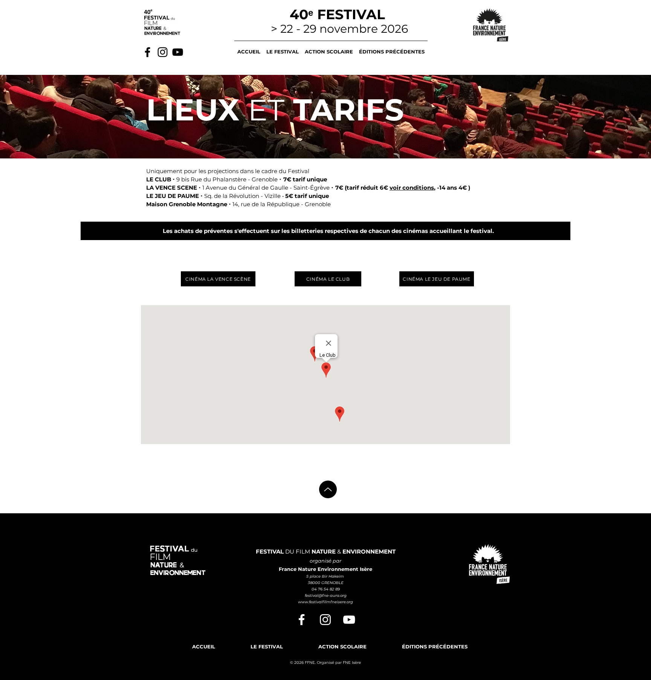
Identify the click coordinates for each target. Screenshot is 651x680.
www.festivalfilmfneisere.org (325, 601)
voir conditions (412, 187)
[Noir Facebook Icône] (147, 52)
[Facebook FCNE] (301, 619)
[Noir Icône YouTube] (177, 52)
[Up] (328, 489)
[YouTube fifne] (349, 619)
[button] (282, 48)
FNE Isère (352, 662)
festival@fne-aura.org (326, 595)
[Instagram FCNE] (325, 619)
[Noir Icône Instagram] (162, 52)
